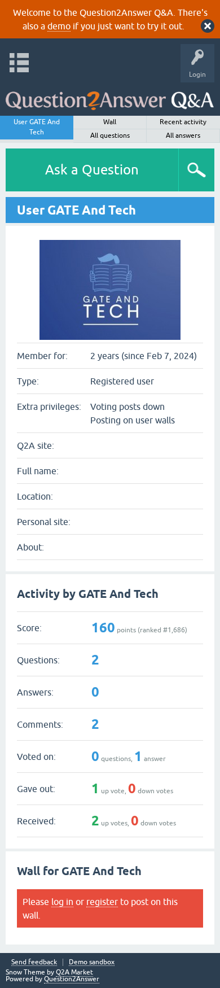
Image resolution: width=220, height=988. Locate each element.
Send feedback (34, 962)
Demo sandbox (92, 962)
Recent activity (183, 122)
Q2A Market (74, 972)
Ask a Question (92, 169)
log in (62, 902)
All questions (110, 135)
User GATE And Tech (37, 127)
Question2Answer (71, 979)
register (102, 902)
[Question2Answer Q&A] (110, 96)
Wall (109, 122)
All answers (183, 135)
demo (59, 26)
